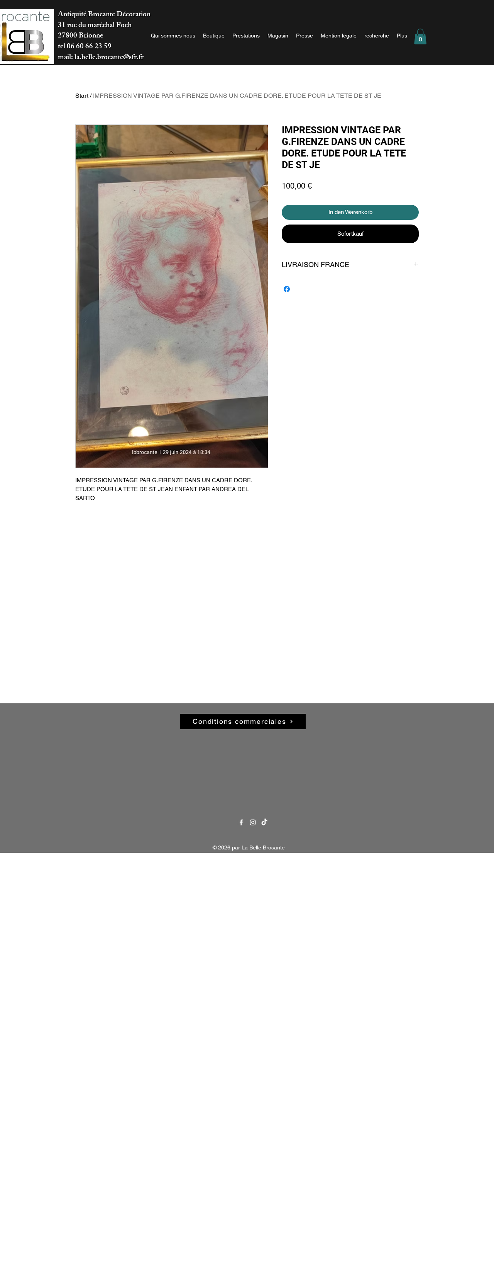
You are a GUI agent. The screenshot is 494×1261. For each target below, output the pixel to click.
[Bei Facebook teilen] (286, 289)
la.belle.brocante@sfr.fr (109, 58)
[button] (420, 36)
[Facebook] (241, 822)
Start (81, 95)
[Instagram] (253, 822)
